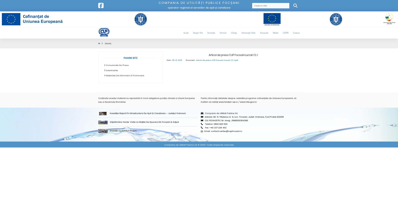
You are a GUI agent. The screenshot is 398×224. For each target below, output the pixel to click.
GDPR (286, 33)
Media (275, 33)
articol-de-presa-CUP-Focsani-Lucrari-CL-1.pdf (217, 60)
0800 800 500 (220, 124)
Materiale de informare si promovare (125, 75)
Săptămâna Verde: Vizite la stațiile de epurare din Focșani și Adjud (144, 122)
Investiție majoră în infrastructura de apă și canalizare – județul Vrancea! (148, 113)
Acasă (185, 33)
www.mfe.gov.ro (248, 101)
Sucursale (264, 33)
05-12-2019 (177, 60)
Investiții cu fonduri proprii (123, 130)
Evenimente (112, 70)
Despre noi (198, 33)
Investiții (211, 33)
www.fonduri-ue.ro (228, 101)
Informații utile (248, 33)
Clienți (234, 33)
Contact (296, 33)
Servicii (223, 33)
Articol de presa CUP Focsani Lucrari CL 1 (233, 55)
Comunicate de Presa (117, 65)
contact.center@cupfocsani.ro (226, 131)
